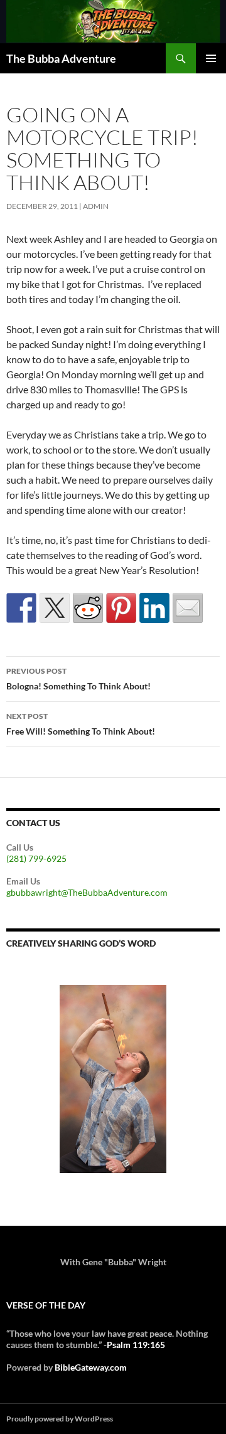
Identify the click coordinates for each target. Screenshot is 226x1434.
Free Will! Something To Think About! (80, 723)
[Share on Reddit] (88, 608)
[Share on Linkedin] (154, 608)
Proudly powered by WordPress (59, 1418)
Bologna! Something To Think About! (78, 678)
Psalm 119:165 (136, 1344)
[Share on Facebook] (21, 608)
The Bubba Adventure (61, 58)
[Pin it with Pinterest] (121, 608)
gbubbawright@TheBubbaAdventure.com (87, 892)
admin (96, 206)
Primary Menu (211, 58)
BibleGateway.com (91, 1367)
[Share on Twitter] (55, 608)
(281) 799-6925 (36, 858)
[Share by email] (188, 608)
